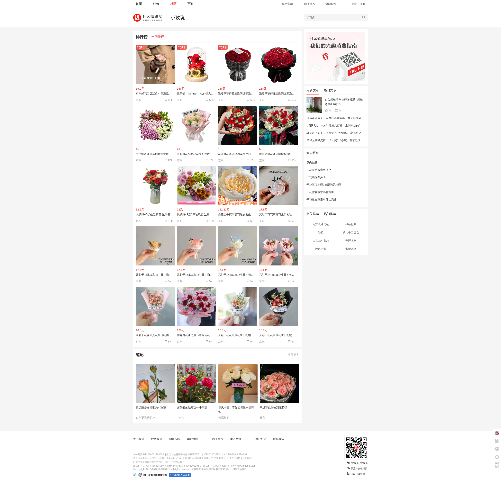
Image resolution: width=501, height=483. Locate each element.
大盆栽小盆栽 (321, 240)
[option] (156, 391)
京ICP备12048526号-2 (235, 454)
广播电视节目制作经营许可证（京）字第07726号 (159, 462)
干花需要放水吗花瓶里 (320, 192)
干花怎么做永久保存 (318, 169)
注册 (362, 3)
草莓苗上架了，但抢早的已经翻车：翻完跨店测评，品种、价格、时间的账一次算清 (357, 132)
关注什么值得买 (359, 468)
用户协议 (260, 439)
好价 (156, 3)
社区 (173, 3)
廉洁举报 (235, 439)
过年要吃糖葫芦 (145, 417)
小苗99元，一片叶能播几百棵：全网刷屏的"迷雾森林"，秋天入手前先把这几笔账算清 (358, 125)
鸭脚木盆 (350, 240)
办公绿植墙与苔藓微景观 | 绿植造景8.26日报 (344, 102)
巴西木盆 (320, 248)
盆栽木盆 (350, 248)
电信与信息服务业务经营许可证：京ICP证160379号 (193, 454)
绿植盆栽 (350, 224)
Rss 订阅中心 (358, 473)
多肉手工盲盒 (351, 232)
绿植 (320, 232)
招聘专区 (174, 439)
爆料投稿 (330, 3)
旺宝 (262, 417)
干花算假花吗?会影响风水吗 (323, 184)
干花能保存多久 (316, 177)
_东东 (180, 417)
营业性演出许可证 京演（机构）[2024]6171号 (157, 458)
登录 (354, 3)
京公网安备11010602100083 (148, 454)
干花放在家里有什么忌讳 (321, 199)
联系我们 (156, 439)
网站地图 (192, 439)
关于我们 (138, 439)
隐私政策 (278, 439)
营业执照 (247, 458)
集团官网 (287, 3)
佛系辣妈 (223, 417)
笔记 (140, 355)
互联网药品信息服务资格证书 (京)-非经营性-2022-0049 (212, 458)
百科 (190, 3)
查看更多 (293, 354)
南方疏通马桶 (321, 224)
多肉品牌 (311, 162)
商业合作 (309, 3)
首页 (139, 3)
